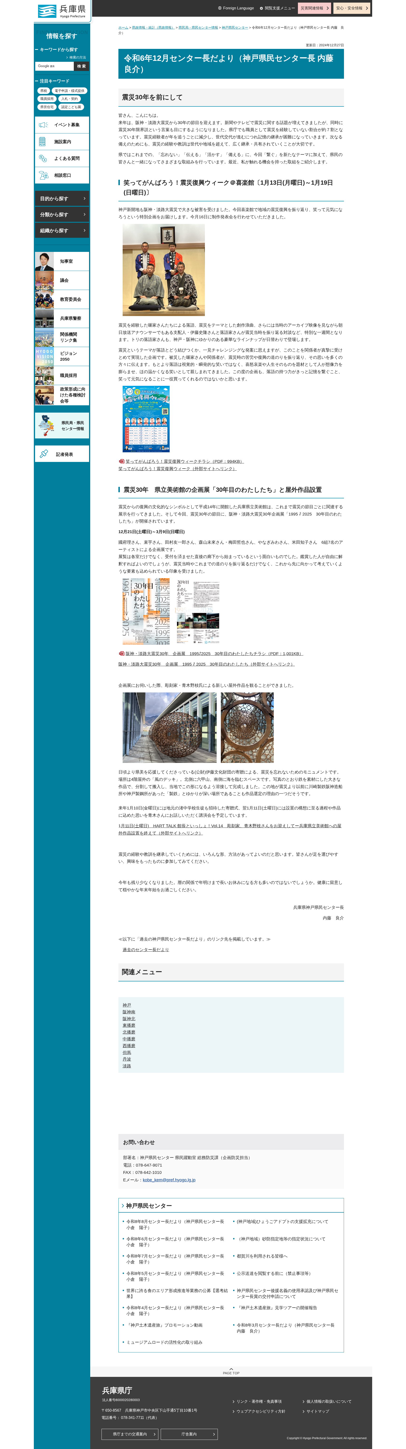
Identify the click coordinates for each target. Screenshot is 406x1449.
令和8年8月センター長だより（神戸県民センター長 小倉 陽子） (175, 1224)
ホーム (123, 27)
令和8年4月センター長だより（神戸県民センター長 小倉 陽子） (175, 1310)
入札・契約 (69, 99)
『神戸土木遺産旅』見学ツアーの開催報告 (277, 1307)
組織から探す (54, 230)
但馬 (127, 1052)
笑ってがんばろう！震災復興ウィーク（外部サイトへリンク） (177, 468)
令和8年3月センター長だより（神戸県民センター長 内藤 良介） (286, 1328)
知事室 (66, 261)
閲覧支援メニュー (280, 8)
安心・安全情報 (349, 8)
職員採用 (47, 99)
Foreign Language (238, 8)
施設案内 (62, 141)
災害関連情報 (312, 8)
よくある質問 (67, 158)
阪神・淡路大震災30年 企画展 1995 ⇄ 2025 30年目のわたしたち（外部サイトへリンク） (206, 664)
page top (231, 1373)
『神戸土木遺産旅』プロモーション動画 (164, 1325)
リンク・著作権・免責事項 (259, 1401)
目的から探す (54, 198)
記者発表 (64, 454)
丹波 (127, 1059)
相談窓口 (62, 175)
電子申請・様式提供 (69, 91)
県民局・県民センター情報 (198, 27)
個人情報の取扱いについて (329, 1401)
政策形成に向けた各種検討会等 (73, 395)
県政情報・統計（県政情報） (153, 27)
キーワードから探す (59, 49)
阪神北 (129, 1018)
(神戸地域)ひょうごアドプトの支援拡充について (282, 1221)
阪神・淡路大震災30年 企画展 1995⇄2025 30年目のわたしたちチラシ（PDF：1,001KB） (214, 653)
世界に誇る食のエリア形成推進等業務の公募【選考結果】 (177, 1293)
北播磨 (129, 1032)
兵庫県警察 (70, 318)
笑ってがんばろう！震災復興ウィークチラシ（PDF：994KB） (185, 461)
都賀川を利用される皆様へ (262, 1256)
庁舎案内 (189, 1434)
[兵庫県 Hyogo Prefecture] (64, 13)
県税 (43, 91)
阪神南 (129, 1012)
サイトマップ (318, 1411)
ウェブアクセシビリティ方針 (261, 1411)
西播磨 (129, 1045)
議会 (64, 280)
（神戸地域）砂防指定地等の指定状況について (281, 1239)
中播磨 (129, 1039)
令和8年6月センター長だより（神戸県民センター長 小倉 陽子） (175, 1242)
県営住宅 (47, 107)
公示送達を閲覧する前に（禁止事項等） (275, 1273)
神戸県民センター (235, 27)
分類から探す (54, 214)
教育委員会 (70, 299)
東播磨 (129, 1025)
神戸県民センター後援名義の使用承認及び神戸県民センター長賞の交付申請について (287, 1293)
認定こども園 (71, 107)
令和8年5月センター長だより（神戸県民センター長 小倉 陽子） (175, 1276)
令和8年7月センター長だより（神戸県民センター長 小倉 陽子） (175, 1259)
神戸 (127, 1005)
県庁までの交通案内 (130, 1434)
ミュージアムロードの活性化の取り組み (164, 1342)
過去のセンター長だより (146, 949)
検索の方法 (78, 57)
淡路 (127, 1066)
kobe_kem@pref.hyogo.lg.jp (169, 1180)
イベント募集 (67, 124)
